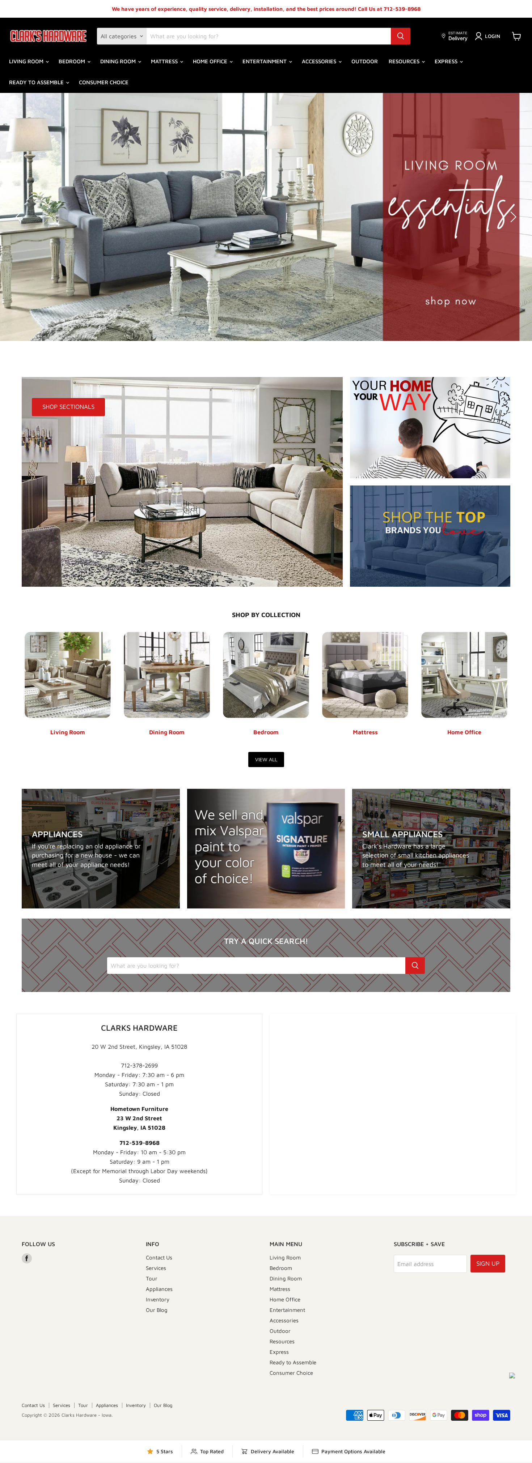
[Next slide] (512, 217)
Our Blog (157, 1310)
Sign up (487, 1263)
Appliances (159, 1289)
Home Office (211, 61)
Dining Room (118, 61)
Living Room (27, 61)
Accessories (320, 61)
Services (156, 1268)
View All (266, 759)
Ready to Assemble (37, 82)
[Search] (400, 36)
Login (492, 36)
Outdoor (364, 61)
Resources (405, 61)
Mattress (165, 61)
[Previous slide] (20, 217)
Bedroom (72, 61)
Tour (151, 1278)
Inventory (157, 1299)
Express (447, 61)
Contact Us (159, 1257)
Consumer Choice (103, 82)
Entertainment (265, 61)
